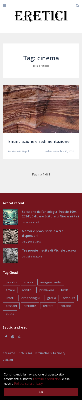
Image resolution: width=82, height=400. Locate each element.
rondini (27, 290)
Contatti (8, 359)
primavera (46, 290)
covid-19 (69, 298)
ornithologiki (30, 298)
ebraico (65, 306)
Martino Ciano (33, 241)
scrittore (30, 306)
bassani (11, 306)
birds (64, 290)
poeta (10, 313)
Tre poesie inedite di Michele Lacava (49, 250)
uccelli (10, 298)
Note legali (25, 353)
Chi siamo (9, 353)
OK (41, 392)
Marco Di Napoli (20, 151)
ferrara (48, 306)
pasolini (11, 282)
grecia (51, 298)
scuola (28, 282)
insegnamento (50, 282)
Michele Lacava (34, 256)
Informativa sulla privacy (50, 353)
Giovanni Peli (32, 222)
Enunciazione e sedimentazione (39, 141)
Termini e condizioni (46, 379)
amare (10, 290)
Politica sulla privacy (28, 383)
